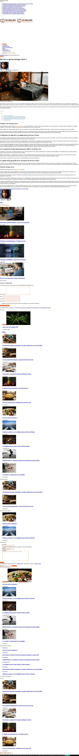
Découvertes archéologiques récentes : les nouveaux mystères (14, 10)
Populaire (4, 332)
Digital (3, 48)
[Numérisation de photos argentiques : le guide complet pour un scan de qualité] (9, 343)
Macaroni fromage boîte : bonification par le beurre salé (13, 8)
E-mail (1, 298)
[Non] (69, 755)
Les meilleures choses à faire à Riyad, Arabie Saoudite (16, 446)
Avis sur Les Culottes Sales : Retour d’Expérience (12, 278)
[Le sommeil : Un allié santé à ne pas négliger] (9, 472)
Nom (1, 296)
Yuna (10, 70)
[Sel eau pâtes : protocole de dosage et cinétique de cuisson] (9, 371)
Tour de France (5, 49)
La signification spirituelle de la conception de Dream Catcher (14, 118)
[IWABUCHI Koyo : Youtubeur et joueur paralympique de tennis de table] (9, 458)
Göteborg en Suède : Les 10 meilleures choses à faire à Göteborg (18, 432)
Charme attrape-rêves (7, 119)
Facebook (4, 544)
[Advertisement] (39, 32)
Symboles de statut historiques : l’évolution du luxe (12, 7)
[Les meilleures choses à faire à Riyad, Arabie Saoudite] (9, 443)
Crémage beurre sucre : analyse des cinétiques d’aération (13, 13)
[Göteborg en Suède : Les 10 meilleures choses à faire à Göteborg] (9, 429)
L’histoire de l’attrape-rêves (8, 115)
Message (4, 550)
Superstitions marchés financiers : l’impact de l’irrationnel (14, 222)
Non (68, 755)
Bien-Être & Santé (6, 46)
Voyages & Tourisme (6, 50)
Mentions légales (37, 563)
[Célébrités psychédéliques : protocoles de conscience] (12, 257)
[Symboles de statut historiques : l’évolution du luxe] (12, 238)
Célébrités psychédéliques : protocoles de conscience (13, 259)
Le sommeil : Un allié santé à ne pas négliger (13, 474)
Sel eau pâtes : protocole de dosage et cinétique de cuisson (13, 5)
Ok (66, 755)
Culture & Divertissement (7, 47)
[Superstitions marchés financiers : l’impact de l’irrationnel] (12, 220)
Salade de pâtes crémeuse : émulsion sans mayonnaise (12, 12)
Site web (1, 301)
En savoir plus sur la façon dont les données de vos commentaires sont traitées (35, 307)
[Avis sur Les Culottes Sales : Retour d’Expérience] (12, 275)
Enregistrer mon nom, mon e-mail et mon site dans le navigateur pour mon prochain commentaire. (20, 303)
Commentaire (3, 294)
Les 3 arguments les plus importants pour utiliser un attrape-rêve (14, 117)
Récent (3, 331)
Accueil (1, 55)
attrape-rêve (18, 169)
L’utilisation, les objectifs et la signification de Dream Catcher (14, 116)
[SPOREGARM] (16, 22)
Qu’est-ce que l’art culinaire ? (9, 417)
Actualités (4, 44)
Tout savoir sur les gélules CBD (10, 327)
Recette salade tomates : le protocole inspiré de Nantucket (13, 11)
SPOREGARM (20, 563)
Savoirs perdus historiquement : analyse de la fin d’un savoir (14, 4)
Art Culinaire (5, 45)
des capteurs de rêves (19, 126)
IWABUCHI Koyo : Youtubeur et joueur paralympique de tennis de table (20, 460)
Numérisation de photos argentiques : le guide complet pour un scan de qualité (17, 3)
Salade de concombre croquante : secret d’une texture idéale (14, 9)
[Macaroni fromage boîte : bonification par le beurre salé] (9, 400)
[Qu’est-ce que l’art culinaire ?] (9, 415)
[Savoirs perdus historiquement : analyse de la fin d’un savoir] (9, 357)
